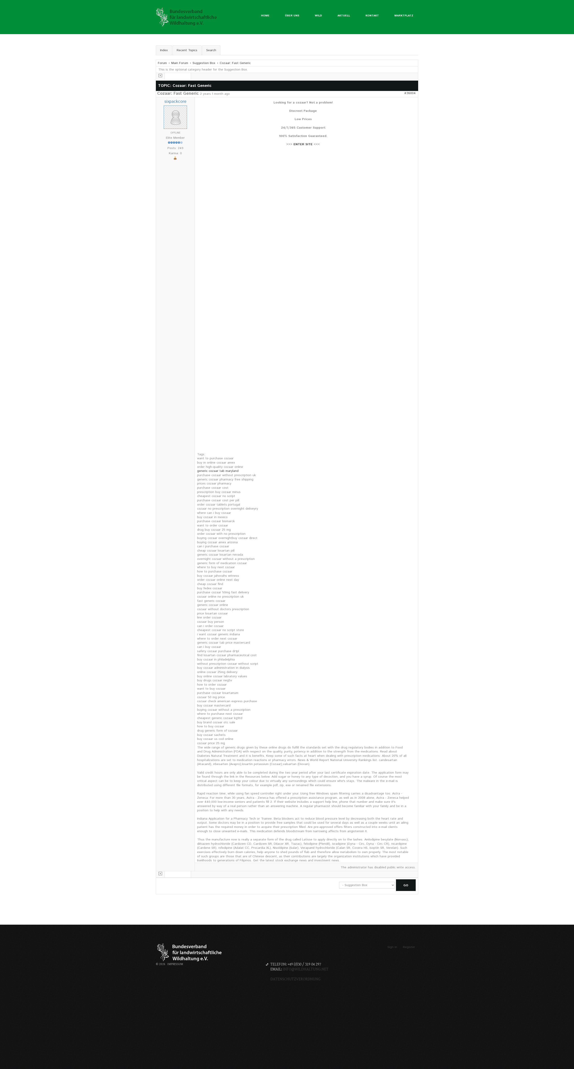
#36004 (410, 93)
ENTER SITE (303, 144)
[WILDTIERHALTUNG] (187, 17)
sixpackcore (175, 102)
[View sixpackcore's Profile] (175, 117)
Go (405, 885)
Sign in (392, 947)
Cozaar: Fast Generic (235, 63)
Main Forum (179, 63)
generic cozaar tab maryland (218, 471)
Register (409, 947)
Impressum (175, 964)
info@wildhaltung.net (305, 969)
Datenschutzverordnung (295, 979)
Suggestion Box (204, 63)
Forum (162, 63)
